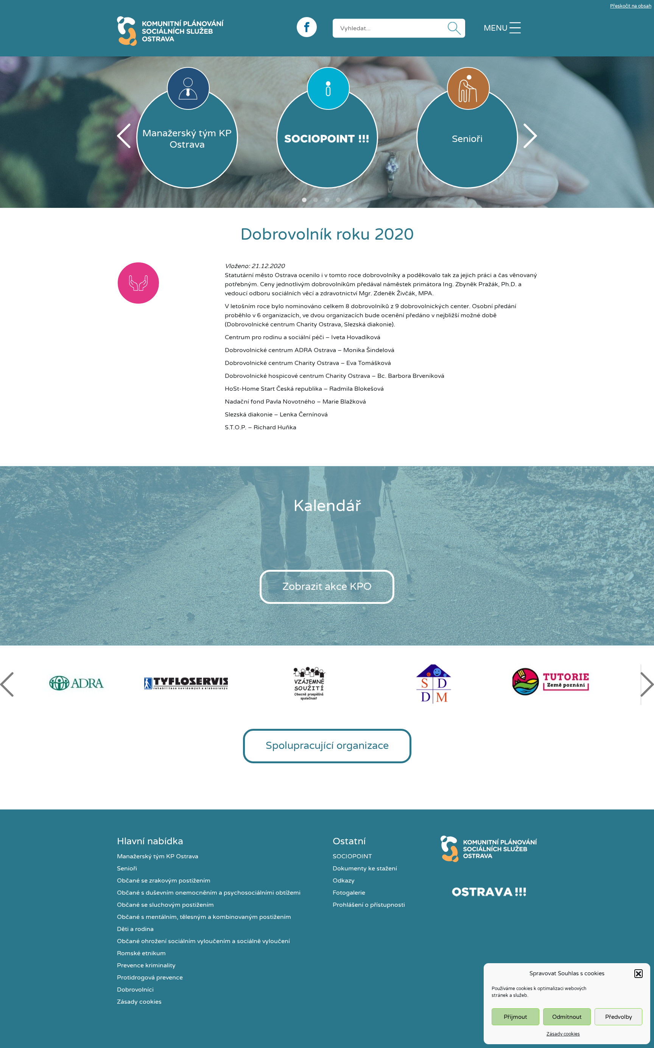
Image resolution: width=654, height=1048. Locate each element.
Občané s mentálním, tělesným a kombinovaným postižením (204, 917)
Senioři (127, 868)
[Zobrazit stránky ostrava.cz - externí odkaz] (489, 891)
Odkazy (344, 880)
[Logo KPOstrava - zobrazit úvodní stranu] (201, 31)
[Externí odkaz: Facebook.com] (309, 27)
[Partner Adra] (80, 683)
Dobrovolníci (135, 989)
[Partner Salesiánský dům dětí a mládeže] (450, 683)
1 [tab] (304, 200)
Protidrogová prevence (150, 977)
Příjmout (515, 1017)
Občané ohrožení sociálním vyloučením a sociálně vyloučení (203, 941)
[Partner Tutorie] (574, 683)
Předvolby (618, 1017)
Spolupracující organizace (327, 745)
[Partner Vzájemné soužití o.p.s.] (327, 683)
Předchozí (124, 135)
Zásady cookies (563, 1034)
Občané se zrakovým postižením (163, 880)
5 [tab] (349, 200)
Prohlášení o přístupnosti (369, 905)
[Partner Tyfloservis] (204, 683)
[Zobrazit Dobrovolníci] (138, 284)
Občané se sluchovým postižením (165, 905)
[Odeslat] (452, 28)
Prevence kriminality (146, 965)
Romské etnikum (141, 953)
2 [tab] (315, 200)
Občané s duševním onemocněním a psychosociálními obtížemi (209, 893)
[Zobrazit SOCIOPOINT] (327, 137)
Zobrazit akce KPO (327, 586)
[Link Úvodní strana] (489, 849)
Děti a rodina (135, 929)
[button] (638, 973)
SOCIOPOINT (352, 856)
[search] (399, 28)
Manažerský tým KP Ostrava (157, 856)
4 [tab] (338, 200)
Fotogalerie (349, 893)
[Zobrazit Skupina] (182, 284)
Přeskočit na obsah (630, 6)
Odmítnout (567, 1017)
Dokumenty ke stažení (365, 868)
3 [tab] (327, 200)
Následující (530, 135)
